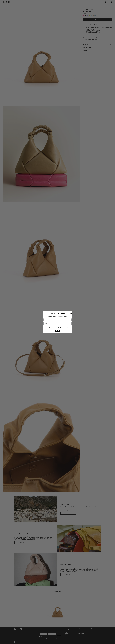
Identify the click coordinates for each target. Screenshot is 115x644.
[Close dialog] (71, 313)
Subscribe (57, 330)
